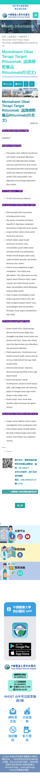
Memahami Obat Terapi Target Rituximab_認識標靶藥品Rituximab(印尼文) (20, 43)
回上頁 (20, 505)
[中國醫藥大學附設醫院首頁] (19, 15)
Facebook (12, 536)
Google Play (20, 646)
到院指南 (20, 555)
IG (20, 536)
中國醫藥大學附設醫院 (20, 667)
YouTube (27, 536)
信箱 (20, 573)
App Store (20, 652)
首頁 (4, 37)
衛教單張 (23, 37)
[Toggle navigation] (35, 15)
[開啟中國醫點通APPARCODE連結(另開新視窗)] (20, 630)
